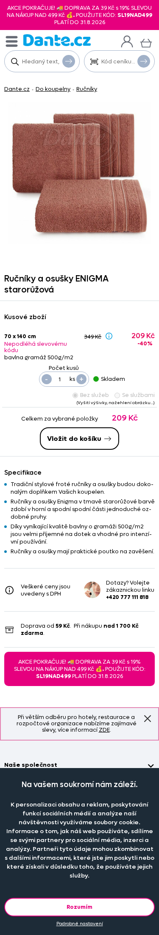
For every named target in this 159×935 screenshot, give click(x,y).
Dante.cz (17, 89)
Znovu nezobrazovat (147, 718)
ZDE (104, 729)
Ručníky (86, 89)
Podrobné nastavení (79, 924)
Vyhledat (68, 61)
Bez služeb (94, 395)
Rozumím (79, 906)
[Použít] (143, 61)
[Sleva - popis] (109, 336)
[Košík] (146, 42)
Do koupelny (53, 89)
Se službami (138, 395)
